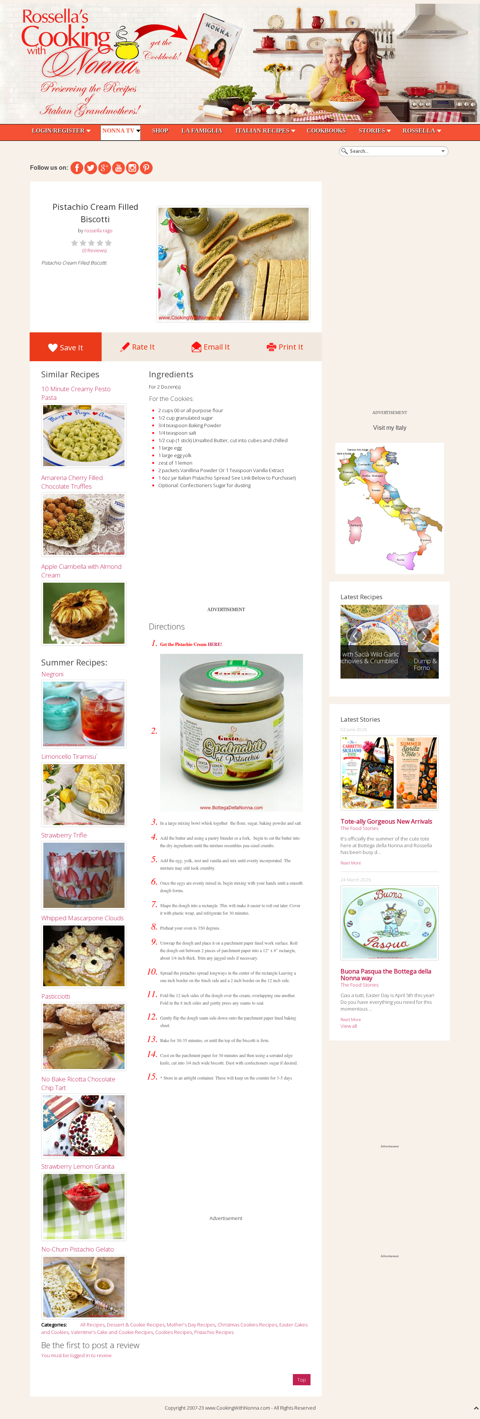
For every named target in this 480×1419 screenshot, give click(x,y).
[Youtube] (118, 167)
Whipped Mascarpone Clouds (82, 918)
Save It (71, 347)
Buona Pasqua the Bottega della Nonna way (385, 974)
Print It (291, 345)
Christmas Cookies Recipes (247, 1324)
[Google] (104, 167)
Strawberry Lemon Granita (77, 1166)
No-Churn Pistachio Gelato (77, 1249)
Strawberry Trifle (64, 835)
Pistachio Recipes (214, 1332)
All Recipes (92, 1324)
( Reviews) (94, 250)
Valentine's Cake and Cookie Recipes (112, 1332)
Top (301, 1379)
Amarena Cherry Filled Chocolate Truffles (72, 481)
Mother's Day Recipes (191, 1324)
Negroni (52, 674)
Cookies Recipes (173, 1332)
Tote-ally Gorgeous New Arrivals (386, 821)
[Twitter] (90, 167)
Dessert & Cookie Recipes (136, 1324)
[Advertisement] (226, 550)
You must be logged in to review (76, 1355)
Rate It (143, 345)
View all (348, 1026)
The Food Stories (359, 828)
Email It (217, 345)
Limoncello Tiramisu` (69, 756)
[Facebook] (76, 167)
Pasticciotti (55, 996)
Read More (350, 863)
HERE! (215, 644)
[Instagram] (132, 167)
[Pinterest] (146, 167)
